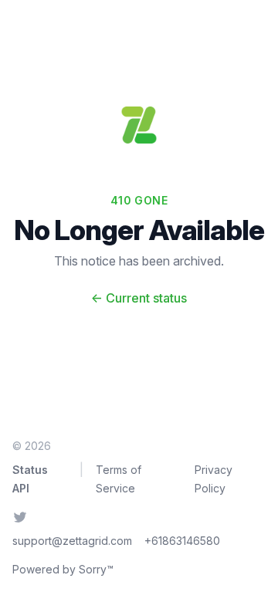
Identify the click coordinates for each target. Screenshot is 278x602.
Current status (139, 298)
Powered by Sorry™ (63, 569)
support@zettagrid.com (72, 540)
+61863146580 (182, 540)
